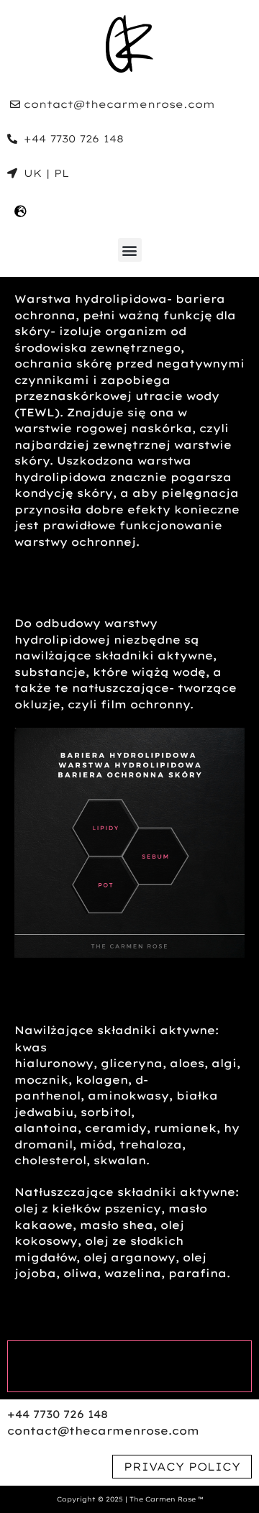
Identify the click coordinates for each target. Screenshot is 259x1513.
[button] (130, 250)
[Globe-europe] (20, 210)
